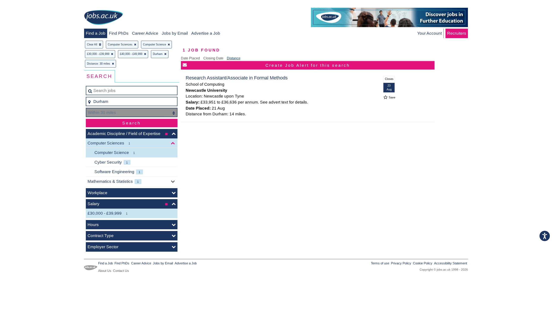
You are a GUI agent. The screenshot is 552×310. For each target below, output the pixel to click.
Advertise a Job (205, 33)
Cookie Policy (422, 263)
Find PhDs (119, 33)
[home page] (103, 18)
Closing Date (213, 58)
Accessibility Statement (450, 263)
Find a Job (95, 33)
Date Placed (190, 58)
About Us (104, 271)
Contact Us (121, 271)
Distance (233, 58)
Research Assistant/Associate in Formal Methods (237, 78)
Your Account (429, 33)
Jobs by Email (175, 33)
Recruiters (456, 33)
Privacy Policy (401, 263)
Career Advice (145, 33)
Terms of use (380, 263)
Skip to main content (20, 4)
